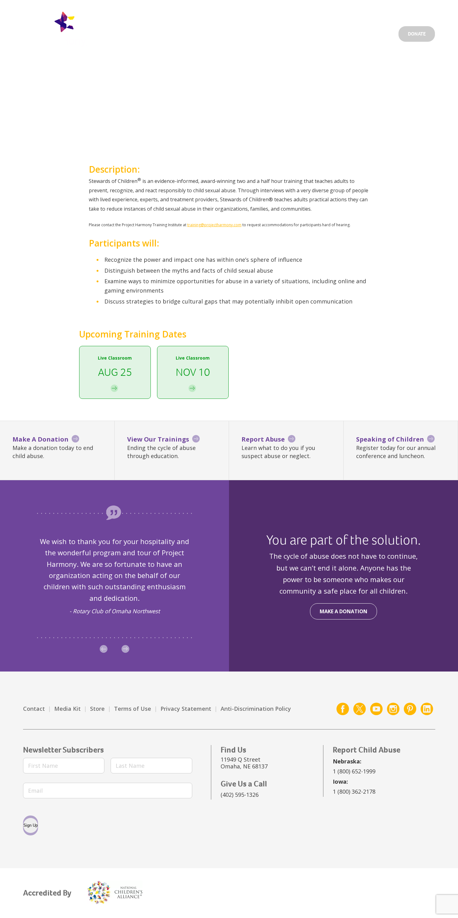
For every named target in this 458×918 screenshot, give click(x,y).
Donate (417, 34)
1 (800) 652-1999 (354, 771)
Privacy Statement (185, 708)
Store (97, 708)
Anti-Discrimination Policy (256, 708)
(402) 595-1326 (240, 794)
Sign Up (30, 825)
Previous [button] (103, 649)
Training (379, 32)
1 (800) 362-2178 (354, 791)
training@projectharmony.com (214, 224)
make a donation (343, 611)
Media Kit (67, 708)
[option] (115, 575)
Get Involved (280, 11)
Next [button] (125, 649)
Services (275, 32)
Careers (317, 11)
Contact (34, 708)
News (373, 11)
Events (347, 11)
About (347, 32)
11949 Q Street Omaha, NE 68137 (244, 763)
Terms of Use (132, 708)
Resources (312, 32)
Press (398, 11)
